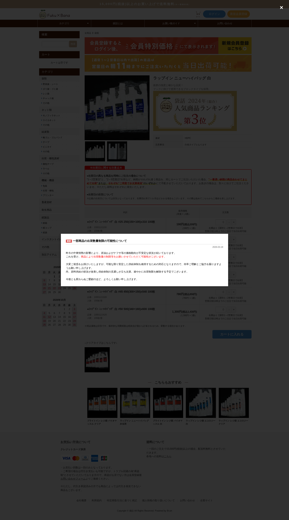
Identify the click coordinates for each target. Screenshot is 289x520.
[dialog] (144, 260)
